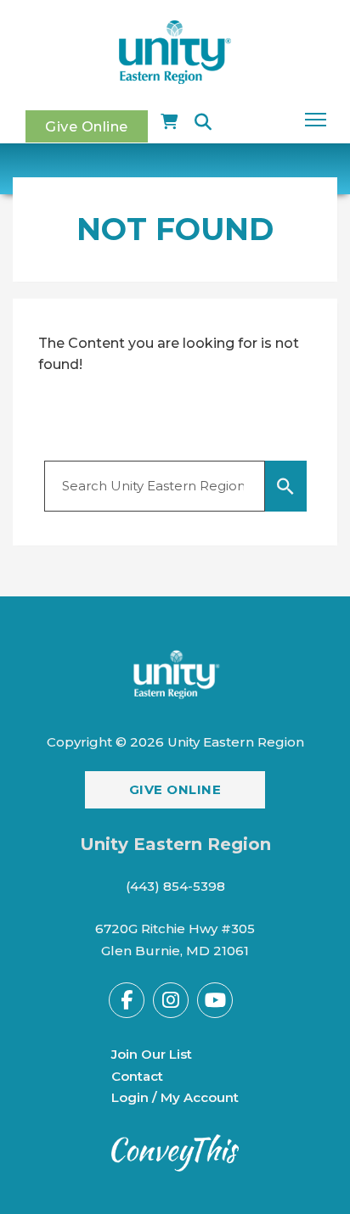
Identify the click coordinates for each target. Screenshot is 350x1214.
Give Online (86, 126)
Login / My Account (175, 1097)
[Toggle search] (203, 122)
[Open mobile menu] (315, 119)
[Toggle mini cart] (169, 122)
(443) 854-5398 (175, 886)
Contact (137, 1076)
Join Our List (151, 1054)
